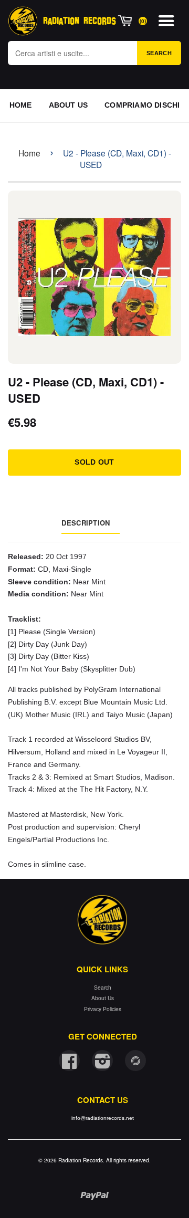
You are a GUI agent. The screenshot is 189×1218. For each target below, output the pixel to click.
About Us (102, 998)
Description (85, 523)
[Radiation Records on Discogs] (135, 1060)
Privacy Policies (102, 1009)
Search (159, 53)
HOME (20, 105)
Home (29, 153)
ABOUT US (68, 105)
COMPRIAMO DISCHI (142, 105)
